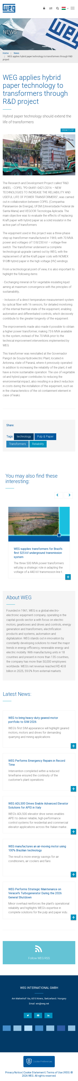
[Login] (44, 8)
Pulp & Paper (45, 436)
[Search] (57, 8)
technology (24, 436)
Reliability (38, 444)
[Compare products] (51, 8)
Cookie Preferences (42, 1061)
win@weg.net (42, 1003)
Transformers (17, 444)
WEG (7, 8)
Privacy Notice (13, 1072)
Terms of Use (55, 1072)
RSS (66, 1072)
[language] (65, 8)
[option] (39, 539)
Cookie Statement (34, 1072)
